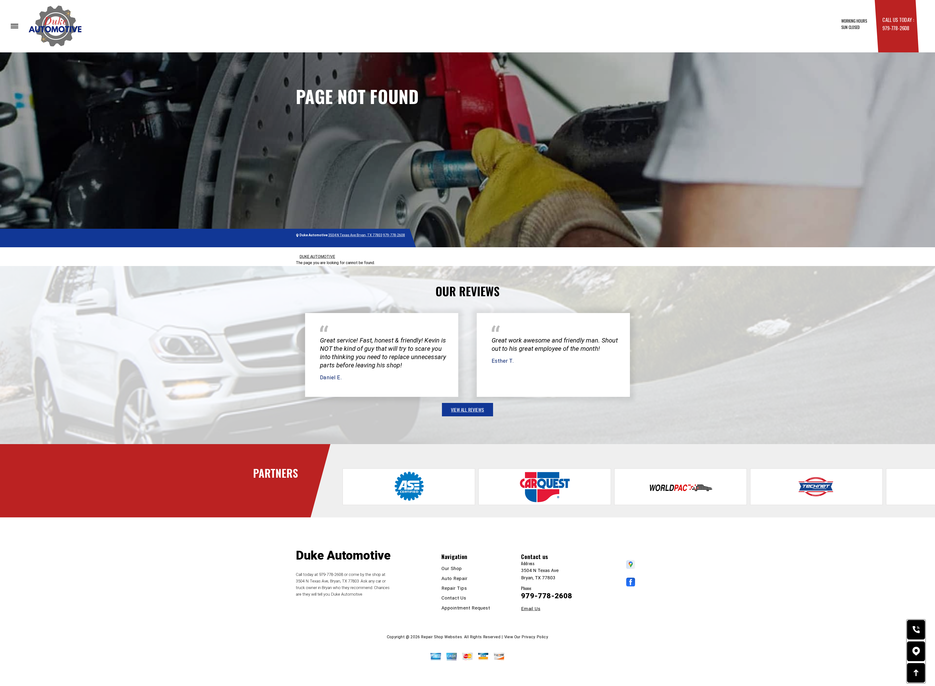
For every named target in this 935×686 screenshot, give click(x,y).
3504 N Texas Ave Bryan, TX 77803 (355, 235)
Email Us (530, 608)
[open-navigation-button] (14, 26)
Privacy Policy (535, 637)
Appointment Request (465, 608)
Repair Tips (454, 588)
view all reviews (467, 409)
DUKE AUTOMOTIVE (317, 256)
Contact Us (453, 598)
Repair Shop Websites (441, 637)
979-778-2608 (895, 28)
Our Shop (451, 568)
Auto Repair (454, 578)
